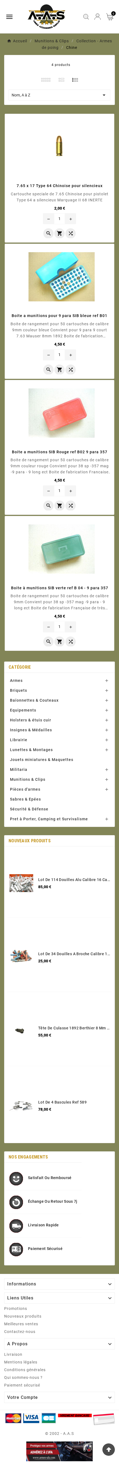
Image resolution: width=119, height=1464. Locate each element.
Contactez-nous (19, 1331)
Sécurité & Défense (29, 809)
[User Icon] (97, 16)
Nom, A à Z (59, 95)
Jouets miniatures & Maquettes (41, 759)
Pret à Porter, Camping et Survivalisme (49, 819)
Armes (16, 680)
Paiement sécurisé (22, 1385)
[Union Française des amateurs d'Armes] (59, 1451)
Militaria (18, 769)
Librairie (18, 740)
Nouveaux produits (23, 1316)
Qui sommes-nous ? (23, 1377)
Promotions (15, 1308)
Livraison (13, 1354)
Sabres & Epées (25, 799)
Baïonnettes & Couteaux (34, 700)
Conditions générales (25, 1370)
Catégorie (20, 667)
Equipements (23, 710)
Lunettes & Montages (31, 750)
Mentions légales (20, 1362)
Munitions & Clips (27, 779)
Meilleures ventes (21, 1324)
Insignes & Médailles (31, 730)
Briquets (18, 690)
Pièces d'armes (25, 789)
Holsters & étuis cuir (30, 720)
